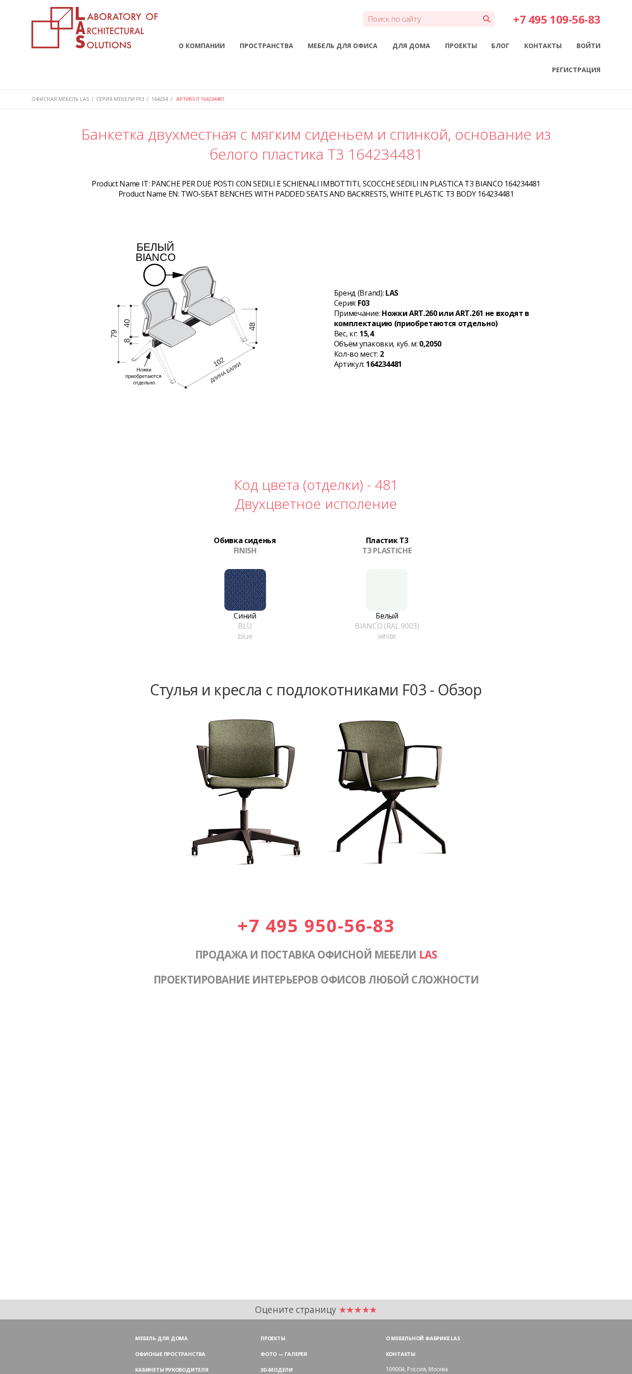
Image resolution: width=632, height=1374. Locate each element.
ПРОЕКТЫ (461, 45)
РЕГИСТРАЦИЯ (576, 69)
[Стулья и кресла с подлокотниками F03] (316, 872)
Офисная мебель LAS (60, 98)
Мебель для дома (161, 1338)
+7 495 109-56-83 (556, 19)
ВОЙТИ (588, 45)
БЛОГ (500, 45)
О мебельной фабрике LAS (423, 1338)
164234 (159, 98)
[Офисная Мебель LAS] (94, 28)
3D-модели (276, 1369)
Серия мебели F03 (120, 98)
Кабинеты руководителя (171, 1369)
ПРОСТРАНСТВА (266, 45)
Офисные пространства (170, 1353)
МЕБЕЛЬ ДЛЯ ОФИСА (343, 45)
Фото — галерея (283, 1353)
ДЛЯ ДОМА (411, 45)
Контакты (400, 1353)
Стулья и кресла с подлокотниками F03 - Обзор (316, 689)
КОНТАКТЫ (543, 45)
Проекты (272, 1338)
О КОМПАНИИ (202, 45)
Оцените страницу (316, 1309)
